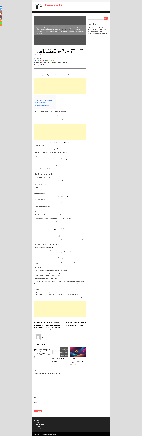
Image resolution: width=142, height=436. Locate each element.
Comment (36, 376)
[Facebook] (35, 60)
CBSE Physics (44, 12)
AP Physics (37, 12)
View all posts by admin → (47, 337)
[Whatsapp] (51, 60)
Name (35, 392)
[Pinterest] (44, 60)
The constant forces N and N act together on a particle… (78, 360)
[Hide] (0, 27)
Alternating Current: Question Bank (95, 27)
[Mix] (48, 60)
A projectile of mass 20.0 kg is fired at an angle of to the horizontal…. (60, 360)
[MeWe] (46, 60)
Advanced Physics (52, 12)
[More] (53, 60)
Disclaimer (49, 0)
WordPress (54, 434)
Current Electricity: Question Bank (95, 35)
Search (89, 16)
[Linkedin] (42, 60)
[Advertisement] (60, 86)
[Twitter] (38, 60)
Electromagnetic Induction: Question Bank (97, 29)
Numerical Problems (38, 47)
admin (38, 54)
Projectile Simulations (63, 12)
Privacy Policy (63, 0)
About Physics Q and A (71, 0)
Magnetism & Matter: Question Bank (95, 31)
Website (36, 402)
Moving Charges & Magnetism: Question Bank (97, 33)
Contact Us (44, 0)
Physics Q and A (53, 4)
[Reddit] (40, 60)
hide (41, 97)
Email (35, 397)
